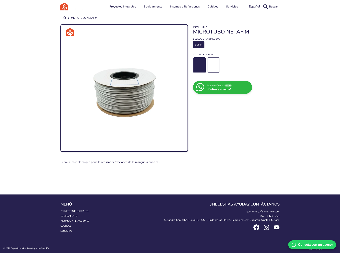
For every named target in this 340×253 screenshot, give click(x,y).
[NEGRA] (214, 65)
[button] (271, 7)
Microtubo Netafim (84, 18)
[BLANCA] (199, 65)
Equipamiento (69, 216)
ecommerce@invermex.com (263, 211)
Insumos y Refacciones (74, 220)
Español (254, 6)
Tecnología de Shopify (38, 248)
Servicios (66, 230)
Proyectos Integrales (74, 211)
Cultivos (65, 225)
